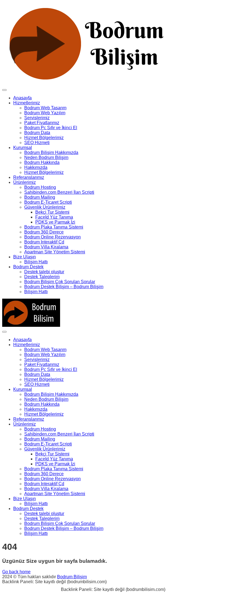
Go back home (16, 571)
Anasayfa (22, 97)
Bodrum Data (37, 132)
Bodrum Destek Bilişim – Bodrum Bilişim (63, 286)
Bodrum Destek (28, 266)
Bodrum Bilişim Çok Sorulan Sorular (59, 281)
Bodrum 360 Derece (44, 232)
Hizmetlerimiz (26, 102)
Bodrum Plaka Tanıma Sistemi (53, 227)
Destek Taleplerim (42, 276)
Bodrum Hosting (40, 187)
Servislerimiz (37, 117)
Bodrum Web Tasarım (45, 107)
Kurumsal (22, 147)
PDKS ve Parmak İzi (55, 222)
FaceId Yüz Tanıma (54, 217)
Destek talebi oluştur (44, 271)
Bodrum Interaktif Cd (44, 242)
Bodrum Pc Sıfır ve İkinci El (50, 127)
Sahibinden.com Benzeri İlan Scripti (59, 192)
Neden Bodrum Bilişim (46, 157)
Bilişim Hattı (36, 261)
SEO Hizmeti (37, 142)
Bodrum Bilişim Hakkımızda (51, 152)
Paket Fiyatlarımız (41, 122)
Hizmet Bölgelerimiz (44, 137)
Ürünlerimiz (24, 182)
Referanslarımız (28, 177)
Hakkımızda (35, 167)
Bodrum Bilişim (72, 576)
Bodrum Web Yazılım (44, 112)
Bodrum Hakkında (42, 162)
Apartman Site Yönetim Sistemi (54, 252)
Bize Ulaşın (24, 256)
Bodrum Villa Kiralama (46, 247)
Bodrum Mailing (39, 197)
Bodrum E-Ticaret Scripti (48, 202)
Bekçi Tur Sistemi (52, 212)
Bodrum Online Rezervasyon (52, 237)
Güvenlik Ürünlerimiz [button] (44, 207)
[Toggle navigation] (4, 90)
